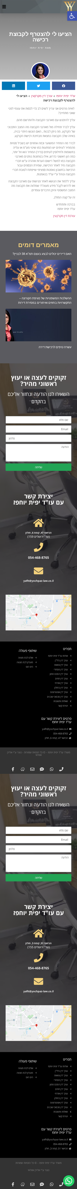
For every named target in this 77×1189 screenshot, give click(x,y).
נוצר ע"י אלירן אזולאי (38, 1170)
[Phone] (61, 769)
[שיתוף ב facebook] (63, 86)
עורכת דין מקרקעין (64, 216)
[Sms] (42, 769)
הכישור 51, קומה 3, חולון (38, 943)
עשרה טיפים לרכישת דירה (55, 347)
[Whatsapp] (52, 769)
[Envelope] (32, 769)
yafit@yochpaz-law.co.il (38, 580)
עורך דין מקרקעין (41, 96)
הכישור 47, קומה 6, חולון (38, 532)
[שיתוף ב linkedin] (13, 86)
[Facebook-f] (13, 769)
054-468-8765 (38, 557)
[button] (72, 16)
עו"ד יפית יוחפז (65, 96)
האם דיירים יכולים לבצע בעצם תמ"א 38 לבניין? (42, 253)
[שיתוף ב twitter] (38, 86)
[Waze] (22, 769)
